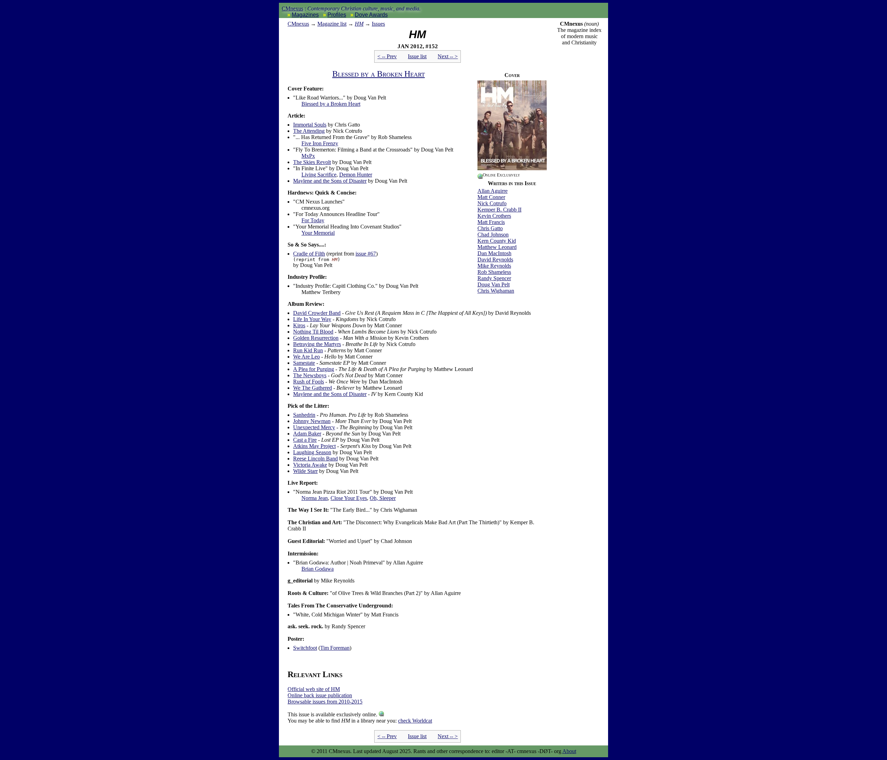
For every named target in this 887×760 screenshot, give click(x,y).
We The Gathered (312, 388)
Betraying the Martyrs (317, 344)
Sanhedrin (304, 415)
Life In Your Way (312, 319)
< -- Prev (387, 56)
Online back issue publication (320, 695)
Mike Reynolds (494, 266)
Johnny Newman (312, 421)
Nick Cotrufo (492, 203)
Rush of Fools (308, 382)
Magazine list (331, 24)
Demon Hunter (355, 175)
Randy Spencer (494, 278)
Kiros (299, 325)
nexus (298, 24)
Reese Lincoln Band (315, 458)
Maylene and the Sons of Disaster (330, 181)
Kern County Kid (496, 241)
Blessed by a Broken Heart (378, 73)
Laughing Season (312, 452)
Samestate (304, 363)
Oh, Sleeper (383, 498)
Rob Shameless (494, 272)
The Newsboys (309, 375)
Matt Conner (491, 197)
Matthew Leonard (497, 247)
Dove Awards (371, 15)
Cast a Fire (305, 440)
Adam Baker (307, 434)
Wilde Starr (305, 471)
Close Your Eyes (349, 498)
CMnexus (292, 8)
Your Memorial (318, 233)
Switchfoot (305, 648)
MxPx (308, 156)
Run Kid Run (308, 350)
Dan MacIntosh (494, 253)
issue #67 (365, 254)
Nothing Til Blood (313, 332)
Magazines (305, 15)
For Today (312, 220)
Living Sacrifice (318, 175)
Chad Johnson (493, 235)
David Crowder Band (317, 313)
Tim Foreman (335, 648)
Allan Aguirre (492, 191)
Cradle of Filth (309, 254)
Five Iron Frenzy (319, 143)
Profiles (336, 15)
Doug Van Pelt (493, 284)
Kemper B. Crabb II (499, 210)
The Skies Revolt (312, 162)
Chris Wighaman (495, 291)
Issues (378, 24)
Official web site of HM (314, 689)
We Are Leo (306, 357)
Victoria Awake (310, 465)
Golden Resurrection (316, 338)
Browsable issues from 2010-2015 (325, 702)
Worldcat (415, 721)
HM (359, 24)
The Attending (309, 131)
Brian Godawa (317, 569)
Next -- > (448, 56)
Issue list (417, 56)
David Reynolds (495, 259)
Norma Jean (314, 498)
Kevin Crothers (494, 216)
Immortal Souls (309, 125)
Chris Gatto (490, 228)
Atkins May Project (314, 446)
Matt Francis (491, 222)
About (569, 751)
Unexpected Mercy (314, 427)
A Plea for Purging (313, 369)
